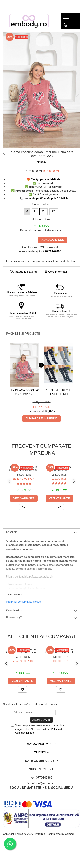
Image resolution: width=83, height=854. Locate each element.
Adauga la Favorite (25, 271)
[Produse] (66, 18)
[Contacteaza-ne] (65, 25)
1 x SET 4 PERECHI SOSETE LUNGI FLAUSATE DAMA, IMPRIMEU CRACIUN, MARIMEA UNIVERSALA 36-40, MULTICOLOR (58, 392)
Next (77, 94)
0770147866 (43, 777)
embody (41, 161)
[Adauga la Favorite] (23, 507)
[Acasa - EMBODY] (29, 21)
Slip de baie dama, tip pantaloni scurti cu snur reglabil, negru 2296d (24, 468)
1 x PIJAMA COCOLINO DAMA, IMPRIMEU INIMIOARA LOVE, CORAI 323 (25, 392)
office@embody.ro (43, 783)
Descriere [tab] (11, 532)
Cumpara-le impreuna (41, 418)
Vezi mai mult (16, 594)
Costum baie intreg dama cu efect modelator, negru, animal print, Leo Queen (59, 468)
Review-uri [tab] (14, 617)
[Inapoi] (3, 153)
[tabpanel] (41, 90)
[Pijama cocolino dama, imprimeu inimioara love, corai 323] (41, 90)
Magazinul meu (40, 744)
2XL (54, 211)
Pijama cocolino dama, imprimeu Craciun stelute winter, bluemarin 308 (61, 650)
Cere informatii (57, 271)
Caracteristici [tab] (14, 610)
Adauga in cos (53, 239)
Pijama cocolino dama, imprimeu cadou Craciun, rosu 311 (22, 650)
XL (43, 211)
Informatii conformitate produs (23, 601)
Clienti (40, 752)
